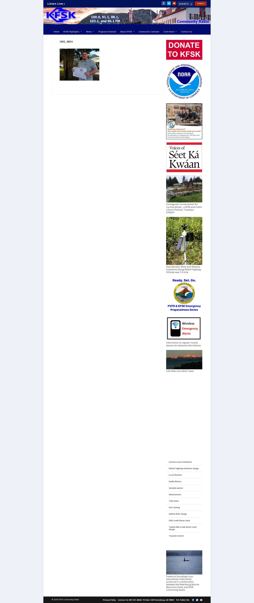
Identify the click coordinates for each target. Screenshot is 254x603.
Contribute (169, 31)
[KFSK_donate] (184, 59)
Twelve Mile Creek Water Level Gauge (182, 528)
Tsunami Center (176, 536)
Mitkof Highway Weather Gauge (184, 468)
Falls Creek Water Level (179, 520)
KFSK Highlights (71, 31)
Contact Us (186, 31)
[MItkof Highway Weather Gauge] (184, 264)
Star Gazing (174, 507)
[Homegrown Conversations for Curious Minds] (184, 201)
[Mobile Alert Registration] (183, 340)
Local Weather (175, 475)
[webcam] (184, 368)
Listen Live (55, 3)
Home (56, 31)
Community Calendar (149, 31)
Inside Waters (175, 481)
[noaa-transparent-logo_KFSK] (184, 99)
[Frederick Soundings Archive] (184, 573)
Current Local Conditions (180, 462)
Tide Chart (174, 501)
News (89, 31)
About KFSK (126, 31)
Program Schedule (107, 31)
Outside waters (176, 488)
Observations (175, 494)
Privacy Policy (109, 600)
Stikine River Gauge (178, 514)
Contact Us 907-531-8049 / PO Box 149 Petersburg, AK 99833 (146, 600)
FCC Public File (182, 600)
